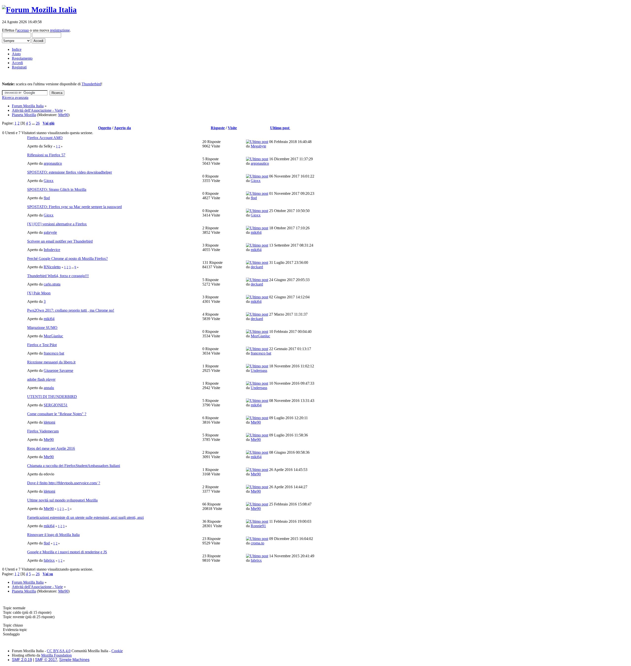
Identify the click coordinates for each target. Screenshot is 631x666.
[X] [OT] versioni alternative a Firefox (57, 224)
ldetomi (49, 422)
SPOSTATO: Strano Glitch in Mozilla (56, 189)
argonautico (53, 163)
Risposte (218, 128)
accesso (23, 30)
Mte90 (63, 115)
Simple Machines (74, 660)
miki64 (256, 232)
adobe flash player (41, 379)
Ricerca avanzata (15, 97)
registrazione (60, 30)
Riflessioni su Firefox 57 (46, 155)
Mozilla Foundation (56, 655)
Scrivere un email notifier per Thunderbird (60, 241)
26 (38, 123)
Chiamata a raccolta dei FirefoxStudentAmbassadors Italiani (73, 466)
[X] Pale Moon (39, 293)
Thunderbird (91, 84)
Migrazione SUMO (42, 327)
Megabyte (258, 146)
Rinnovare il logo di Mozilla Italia (53, 535)
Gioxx (48, 181)
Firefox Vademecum (43, 431)
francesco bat (54, 353)
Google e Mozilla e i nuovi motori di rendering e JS (67, 552)
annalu (49, 388)
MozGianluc (53, 336)
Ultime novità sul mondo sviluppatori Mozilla (62, 500)
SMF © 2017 (46, 660)
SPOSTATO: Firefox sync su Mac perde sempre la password (74, 207)
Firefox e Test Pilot (42, 345)
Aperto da (122, 128)
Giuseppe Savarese (58, 370)
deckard (257, 267)
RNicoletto (52, 267)
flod (47, 198)
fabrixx (49, 560)
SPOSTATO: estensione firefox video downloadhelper (69, 172)
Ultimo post (280, 128)
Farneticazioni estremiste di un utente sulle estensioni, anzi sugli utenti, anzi (85, 517)
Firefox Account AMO (45, 138)
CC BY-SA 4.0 (58, 651)
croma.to (257, 543)
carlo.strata (52, 284)
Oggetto (104, 128)
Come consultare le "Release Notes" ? (56, 414)
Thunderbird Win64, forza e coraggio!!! (58, 276)
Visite (232, 128)
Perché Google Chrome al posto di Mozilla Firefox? (67, 258)
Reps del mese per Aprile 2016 (51, 448)
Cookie (117, 651)
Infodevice (52, 250)
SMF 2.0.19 (22, 660)
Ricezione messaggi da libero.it (51, 362)
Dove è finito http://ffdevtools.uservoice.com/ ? (63, 483)
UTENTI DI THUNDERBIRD (52, 397)
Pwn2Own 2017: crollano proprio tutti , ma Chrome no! (70, 310)
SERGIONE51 (56, 405)
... (34, 123)
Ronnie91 (258, 526)
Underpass (259, 370)
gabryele (50, 232)
